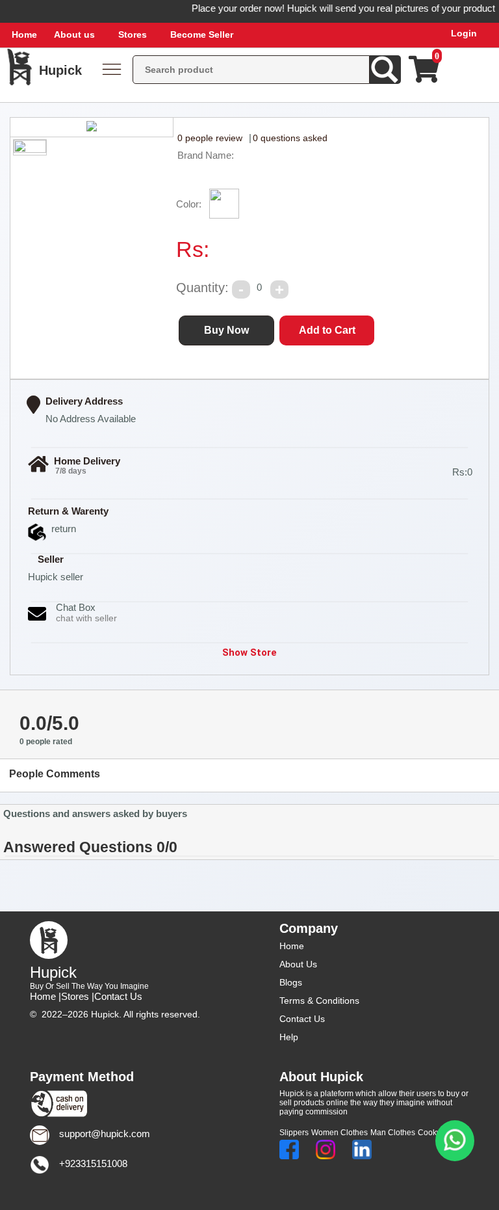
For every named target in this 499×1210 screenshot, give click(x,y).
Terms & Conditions (319, 1000)
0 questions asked (290, 138)
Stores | (77, 996)
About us (74, 34)
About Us (298, 964)
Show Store (249, 652)
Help (288, 1037)
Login (464, 33)
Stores (132, 34)
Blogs (290, 982)
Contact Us (118, 996)
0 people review (209, 138)
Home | (45, 996)
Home (24, 34)
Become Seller (201, 34)
